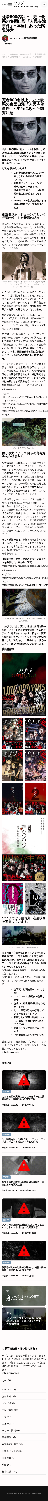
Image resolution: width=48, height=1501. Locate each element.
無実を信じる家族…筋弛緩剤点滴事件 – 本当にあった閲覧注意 (23, 1183)
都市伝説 (6, 1471)
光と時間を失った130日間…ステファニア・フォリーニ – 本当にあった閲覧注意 (23, 1140)
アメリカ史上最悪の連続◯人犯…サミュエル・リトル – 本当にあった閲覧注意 (23, 1226)
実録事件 (8, 43)
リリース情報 (9, 1430)
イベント (6, 1389)
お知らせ (6, 1396)
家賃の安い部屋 (10, 1444)
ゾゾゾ (19, 3)
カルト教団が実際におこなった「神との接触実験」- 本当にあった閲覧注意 (23, 1098)
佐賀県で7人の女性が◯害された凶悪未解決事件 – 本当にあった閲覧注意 (24, 1269)
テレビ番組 (7, 1409)
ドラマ (5, 1416)
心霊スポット (9, 1450)
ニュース (6, 1423)
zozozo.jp (15, 38)
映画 (4, 1464)
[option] (24, 1496)
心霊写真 (6, 1457)
